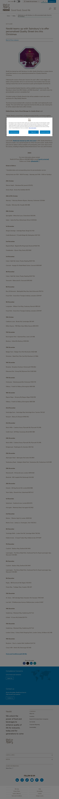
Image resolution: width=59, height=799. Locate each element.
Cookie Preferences (14, 132)
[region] (29, 126)
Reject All (33, 132)
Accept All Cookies (45, 132)
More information (32, 127)
